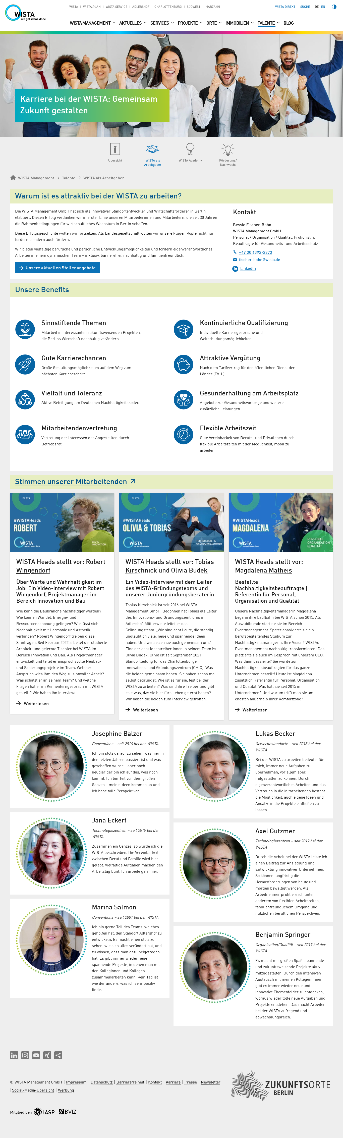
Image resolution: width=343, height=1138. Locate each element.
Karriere (173, 1082)
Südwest (193, 7)
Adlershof (140, 7)
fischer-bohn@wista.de (259, 260)
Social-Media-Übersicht (33, 1091)
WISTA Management (90, 23)
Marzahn (212, 7)
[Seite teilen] (58, 1055)
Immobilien (237, 23)
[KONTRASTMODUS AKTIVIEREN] (334, 7)
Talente (266, 23)
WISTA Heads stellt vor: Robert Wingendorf (60, 566)
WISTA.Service (116, 7)
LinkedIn (248, 269)
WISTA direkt (285, 7)
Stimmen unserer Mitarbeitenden (71, 482)
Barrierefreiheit (130, 1082)
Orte (211, 23)
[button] (14, 1055)
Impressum (76, 1082)
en (323, 7)
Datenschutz (101, 1082)
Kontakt (155, 1082)
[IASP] (44, 1113)
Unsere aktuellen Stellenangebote (61, 268)
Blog (288, 23)
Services (160, 23)
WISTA (73, 7)
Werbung (66, 1091)
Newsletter (210, 1082)
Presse (191, 1082)
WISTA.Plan (92, 7)
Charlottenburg (168, 7)
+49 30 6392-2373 (255, 253)
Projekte (188, 23)
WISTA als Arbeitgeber (103, 178)
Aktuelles (130, 23)
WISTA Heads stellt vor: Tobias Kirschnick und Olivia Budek (170, 566)
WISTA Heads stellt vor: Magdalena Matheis (269, 566)
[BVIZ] (67, 1113)
